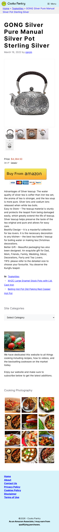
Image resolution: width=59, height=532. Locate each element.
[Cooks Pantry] (13, 4)
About (7, 480)
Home (6, 8)
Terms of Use (11, 497)
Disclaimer (10, 494)
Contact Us (10, 483)
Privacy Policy (12, 487)
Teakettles (17, 8)
